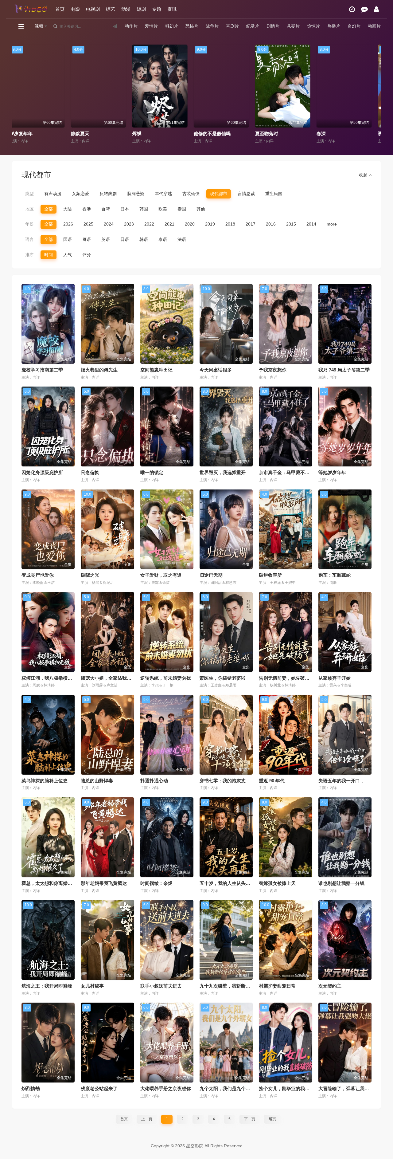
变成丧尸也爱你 (37, 575)
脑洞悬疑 (135, 193)
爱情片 (151, 26)
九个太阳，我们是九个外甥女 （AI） (237, 1088)
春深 (142, 133)
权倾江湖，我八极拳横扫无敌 (51, 678)
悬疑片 (293, 26)
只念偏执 (90, 472)
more (332, 224)
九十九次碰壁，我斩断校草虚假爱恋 (236, 985)
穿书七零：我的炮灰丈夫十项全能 (234, 780)
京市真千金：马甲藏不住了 (286, 472)
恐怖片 (191, 26)
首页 (59, 9)
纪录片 (252, 26)
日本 (124, 208)
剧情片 (273, 26)
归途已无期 (211, 575)
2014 (311, 224)
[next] (374, 94)
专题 (156, 9)
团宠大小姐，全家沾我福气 (108, 678)
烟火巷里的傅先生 (99, 369)
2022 (149, 224)
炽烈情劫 (30, 1088)
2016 (271, 224)
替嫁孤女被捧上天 (277, 883)
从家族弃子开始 (334, 678)
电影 (75, 9)
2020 (190, 224)
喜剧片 (232, 26)
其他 (200, 208)
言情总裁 (246, 193)
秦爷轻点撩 (333, 133)
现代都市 (218, 193)
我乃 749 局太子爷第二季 (344, 369)
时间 (48, 254)
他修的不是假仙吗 (33, 133)
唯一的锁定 (151, 472)
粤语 (86, 239)
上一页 (146, 1119)
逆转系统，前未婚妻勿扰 (165, 678)
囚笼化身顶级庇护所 (42, 472)
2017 (250, 224)
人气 (67, 254)
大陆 (67, 208)
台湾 (105, 208)
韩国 (143, 208)
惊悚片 (313, 26)
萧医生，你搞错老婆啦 (223, 678)
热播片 (333, 26)
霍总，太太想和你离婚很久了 (51, 883)
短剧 (141, 9)
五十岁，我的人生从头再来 (227, 883)
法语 (181, 239)
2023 (129, 224)
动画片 (374, 26)
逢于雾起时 (272, 133)
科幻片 (171, 26)
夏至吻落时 (88, 133)
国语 (67, 239)
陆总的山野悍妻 (97, 780)
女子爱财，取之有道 (161, 575)
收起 (364, 174)
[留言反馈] (364, 9)
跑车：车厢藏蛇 (334, 575)
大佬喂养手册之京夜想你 (165, 1088)
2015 (291, 224)
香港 (86, 208)
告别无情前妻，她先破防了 (286, 678)
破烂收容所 (270, 575)
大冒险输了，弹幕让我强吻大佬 (350, 1088)
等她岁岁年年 (332, 472)
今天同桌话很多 (216, 369)
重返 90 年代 (272, 780)
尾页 (272, 1119)
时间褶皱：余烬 (156, 883)
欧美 (162, 208)
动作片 (131, 26)
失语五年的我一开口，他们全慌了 (352, 780)
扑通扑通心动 (154, 780)
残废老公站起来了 (99, 1088)
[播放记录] (352, 9)
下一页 (249, 1119)
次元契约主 (329, 985)
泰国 (181, 208)
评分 (86, 254)
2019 (210, 224)
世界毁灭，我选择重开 (223, 472)
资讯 (172, 9)
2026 (68, 224)
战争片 (212, 26)
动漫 (125, 9)
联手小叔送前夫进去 (161, 985)
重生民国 (273, 193)
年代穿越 (163, 193)
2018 (230, 224)
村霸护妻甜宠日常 (277, 985)
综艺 (110, 9)
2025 (88, 224)
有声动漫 (52, 193)
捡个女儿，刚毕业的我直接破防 (291, 1088)
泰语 (162, 239)
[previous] (19, 94)
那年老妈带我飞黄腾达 (104, 883)
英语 (105, 239)
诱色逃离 (209, 133)
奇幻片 (354, 26)
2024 (109, 224)
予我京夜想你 (272, 369)
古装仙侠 (191, 193)
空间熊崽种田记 (156, 369)
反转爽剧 (108, 193)
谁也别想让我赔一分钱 (341, 883)
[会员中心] (376, 9)
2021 (169, 224)
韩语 (143, 239)
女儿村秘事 (92, 985)
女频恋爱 (80, 193)
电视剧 (93, 9)
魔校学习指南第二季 (42, 369)
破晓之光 (90, 575)
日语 (124, 239)
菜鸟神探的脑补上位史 (44, 780)
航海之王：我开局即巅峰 (46, 985)
